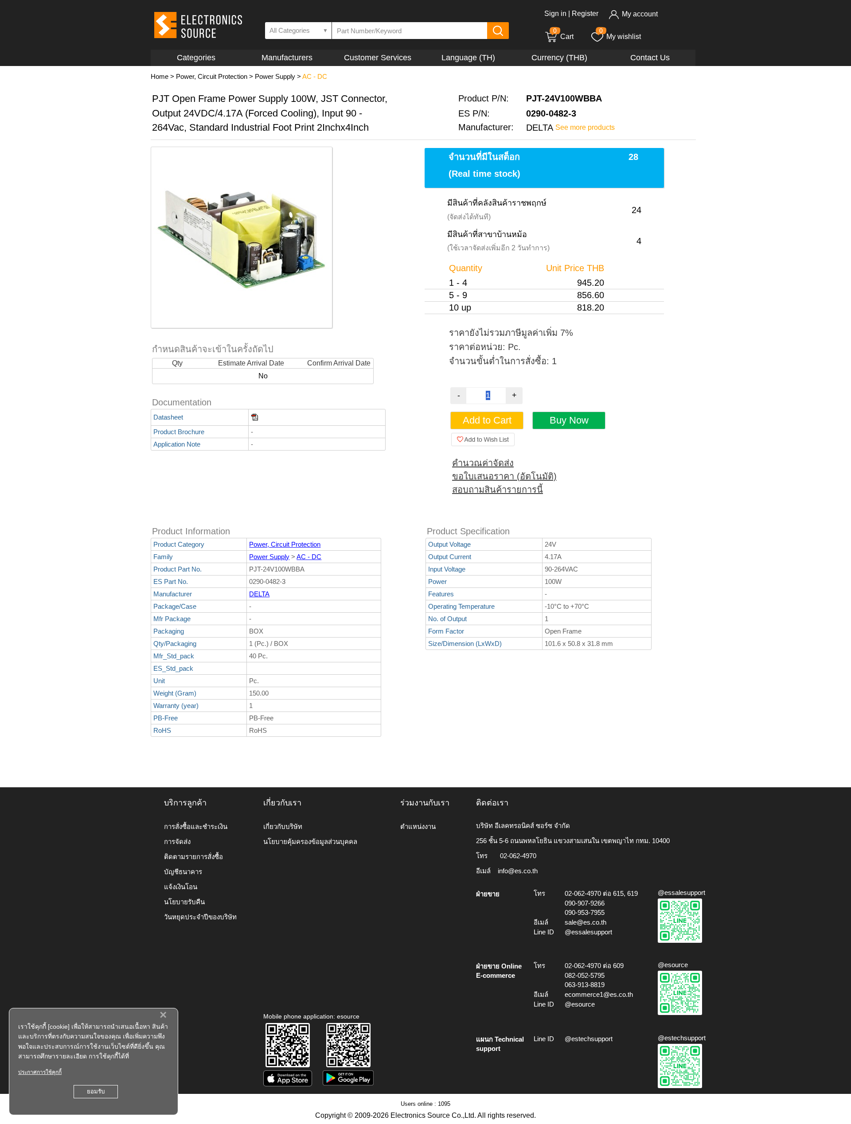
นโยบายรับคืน (184, 902)
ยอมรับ (96, 1091)
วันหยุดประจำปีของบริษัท (200, 917)
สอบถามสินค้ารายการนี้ (497, 489)
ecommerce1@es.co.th (599, 994)
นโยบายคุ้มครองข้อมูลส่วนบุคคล (310, 841)
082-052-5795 (585, 975)
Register (585, 13)
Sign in (555, 13)
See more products (585, 127)
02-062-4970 (518, 856)
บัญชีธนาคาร (183, 871)
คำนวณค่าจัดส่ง (483, 463)
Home (159, 76)
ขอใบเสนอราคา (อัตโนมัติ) (504, 476)
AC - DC (314, 76)
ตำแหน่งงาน (418, 826)
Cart (563, 36)
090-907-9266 (585, 903)
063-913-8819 (585, 984)
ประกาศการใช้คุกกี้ (40, 1072)
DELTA (259, 594)
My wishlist (623, 36)
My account (640, 14)
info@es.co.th (518, 871)
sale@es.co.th (585, 922)
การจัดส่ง (177, 841)
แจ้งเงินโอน (180, 887)
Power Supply (275, 76)
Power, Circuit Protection (211, 76)
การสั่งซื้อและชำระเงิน (195, 826)
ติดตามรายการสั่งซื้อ (193, 856)
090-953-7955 (585, 912)
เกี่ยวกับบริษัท (282, 826)
